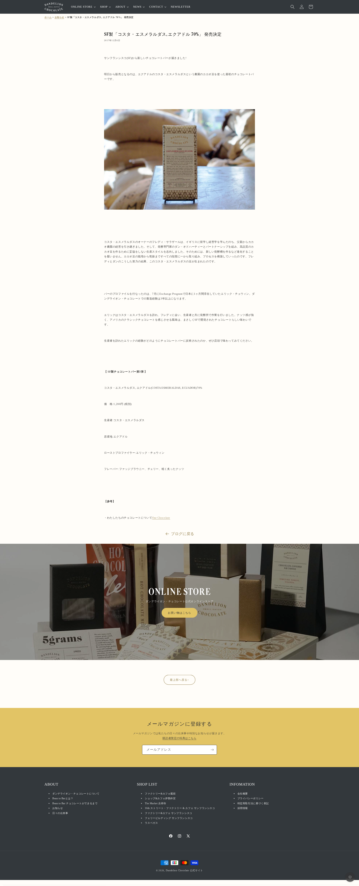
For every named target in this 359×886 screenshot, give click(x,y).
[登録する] (212, 750)
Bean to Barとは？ (62, 798)
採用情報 (242, 808)
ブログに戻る (182, 534)
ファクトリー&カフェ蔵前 (160, 793)
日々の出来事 (60, 813)
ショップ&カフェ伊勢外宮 (160, 798)
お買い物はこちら (179, 612)
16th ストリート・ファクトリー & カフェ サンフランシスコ (180, 808)
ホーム (48, 17)
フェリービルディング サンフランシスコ (169, 818)
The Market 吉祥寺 (155, 803)
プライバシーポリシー (250, 798)
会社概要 (242, 793)
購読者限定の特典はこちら (179, 738)
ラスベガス (151, 822)
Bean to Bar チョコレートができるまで (74, 803)
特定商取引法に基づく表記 (253, 803)
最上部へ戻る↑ (179, 679)
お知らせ (59, 17)
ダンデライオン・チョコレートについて (76, 793)
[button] (292, 6)
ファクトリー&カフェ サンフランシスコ (168, 813)
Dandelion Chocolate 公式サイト (184, 870)
